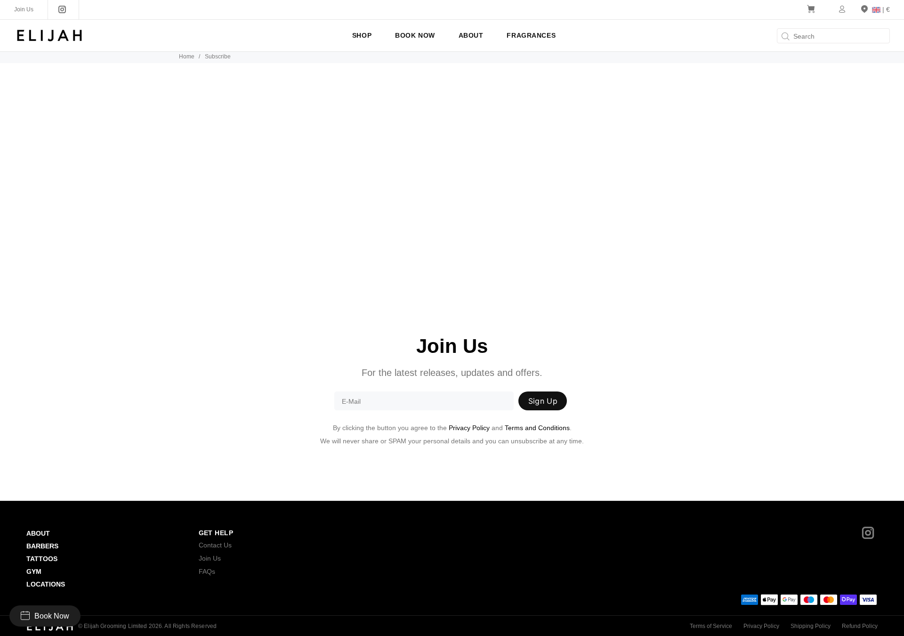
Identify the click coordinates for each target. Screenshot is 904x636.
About (38, 533)
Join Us (210, 558)
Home (186, 56)
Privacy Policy (469, 428)
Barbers (42, 546)
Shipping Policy (811, 626)
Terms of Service (711, 626)
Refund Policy (860, 626)
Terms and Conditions (537, 428)
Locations (45, 584)
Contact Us (215, 545)
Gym (33, 571)
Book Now (51, 616)
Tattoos (41, 559)
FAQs (207, 571)
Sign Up (542, 401)
